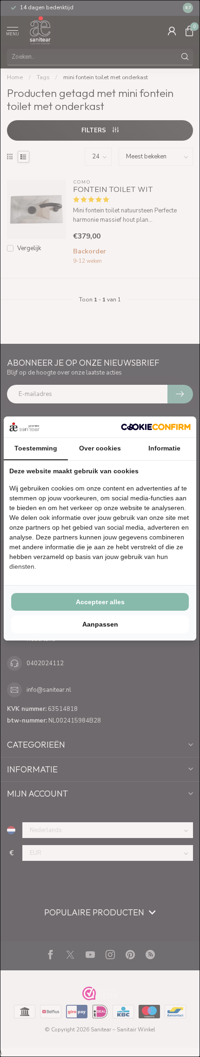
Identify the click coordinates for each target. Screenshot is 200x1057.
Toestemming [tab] (35, 448)
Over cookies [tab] (100, 448)
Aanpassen (100, 624)
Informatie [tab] (164, 448)
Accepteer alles (100, 602)
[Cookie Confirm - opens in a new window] (156, 426)
